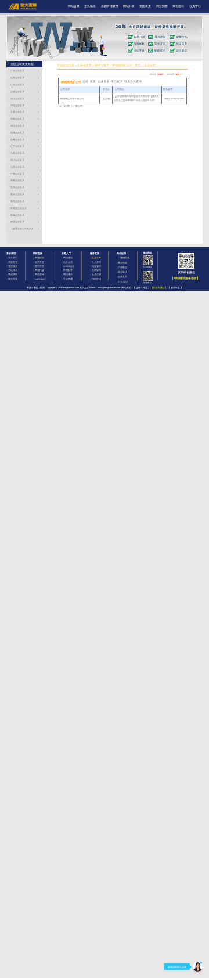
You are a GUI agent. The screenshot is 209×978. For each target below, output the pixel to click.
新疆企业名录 (17, 215)
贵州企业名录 (17, 187)
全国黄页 (145, 6)
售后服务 (12, 266)
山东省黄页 (84, 65)
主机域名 (90, 6)
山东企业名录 (17, 77)
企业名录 (122, 276)
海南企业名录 (17, 118)
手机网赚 (68, 278)
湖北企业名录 (17, 125)
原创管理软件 (109, 6)
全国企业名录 (65, 65)
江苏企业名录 (17, 84)
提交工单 (96, 257)
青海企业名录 (17, 201)
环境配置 (68, 270)
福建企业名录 (17, 132)
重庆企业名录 (17, 194)
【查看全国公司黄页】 (22, 228)
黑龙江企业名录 (18, 208)
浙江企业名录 (17, 98)
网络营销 (39, 274)
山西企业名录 (17, 166)
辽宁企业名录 (17, 146)
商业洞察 (162, 6)
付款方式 (12, 262)
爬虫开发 (39, 266)
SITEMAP (123, 281)
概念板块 (122, 271)
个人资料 (96, 262)
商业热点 (122, 262)
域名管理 (96, 266)
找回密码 (96, 278)
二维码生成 (123, 257)
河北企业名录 (17, 105)
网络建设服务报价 (185, 278)
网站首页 (74, 6)
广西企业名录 (17, 173)
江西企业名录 (17, 91)
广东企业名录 (17, 70)
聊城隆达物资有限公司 (72, 98)
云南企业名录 (17, 152)
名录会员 (68, 262)
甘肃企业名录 (17, 111)
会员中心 (195, 6)
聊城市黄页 (102, 65)
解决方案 (12, 278)
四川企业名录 (17, 159)
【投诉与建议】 (159, 287)
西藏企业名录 (17, 139)
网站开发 (129, 6)
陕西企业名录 (17, 221)
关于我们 (12, 257)
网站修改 (68, 274)
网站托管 (39, 270)
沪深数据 (122, 267)
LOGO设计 (40, 278)
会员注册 (96, 274)
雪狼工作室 (141, 287)
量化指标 (178, 6)
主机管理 (96, 270)
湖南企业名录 (17, 180)
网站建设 (39, 257)
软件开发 (39, 262)
